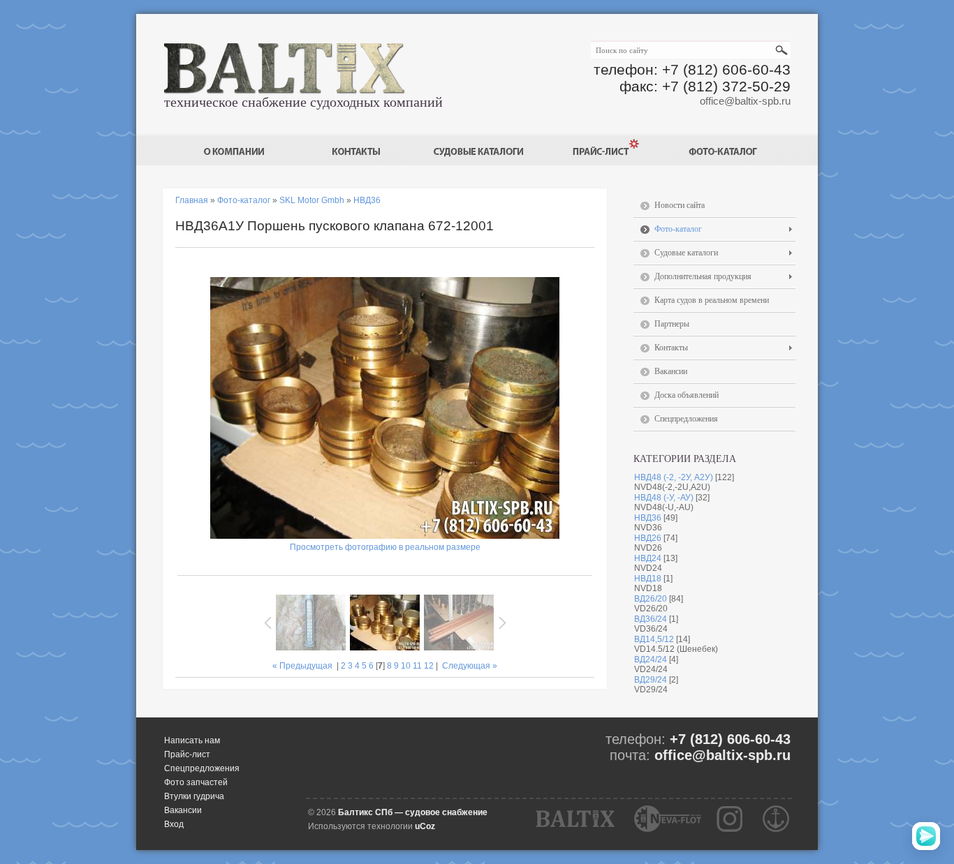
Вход (174, 824)
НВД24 (647, 558)
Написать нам (192, 740)
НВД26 (647, 538)
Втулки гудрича (194, 796)
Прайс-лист (187, 754)
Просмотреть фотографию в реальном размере (385, 547)
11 (417, 666)
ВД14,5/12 (654, 639)
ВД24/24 (650, 659)
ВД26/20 (650, 599)
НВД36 (647, 518)
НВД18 (647, 578)
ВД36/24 (650, 619)
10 (406, 666)
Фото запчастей (196, 782)
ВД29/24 (650, 680)
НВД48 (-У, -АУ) (664, 497)
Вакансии (183, 810)
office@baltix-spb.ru (745, 101)
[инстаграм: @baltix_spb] (730, 819)
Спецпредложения (202, 768)
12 (429, 666)
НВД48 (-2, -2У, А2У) (673, 477)
